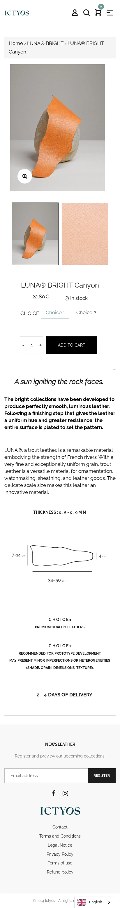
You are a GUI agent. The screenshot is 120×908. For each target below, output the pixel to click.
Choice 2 (86, 312)
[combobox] (94, 902)
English (95, 902)
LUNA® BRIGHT (45, 43)
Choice (29, 313)
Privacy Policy (60, 854)
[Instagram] (65, 793)
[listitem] (60, 410)
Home (16, 43)
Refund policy (60, 872)
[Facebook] (54, 793)
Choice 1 (55, 312)
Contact (60, 827)
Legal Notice (60, 845)
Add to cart (71, 345)
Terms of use (60, 863)
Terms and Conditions (60, 836)
